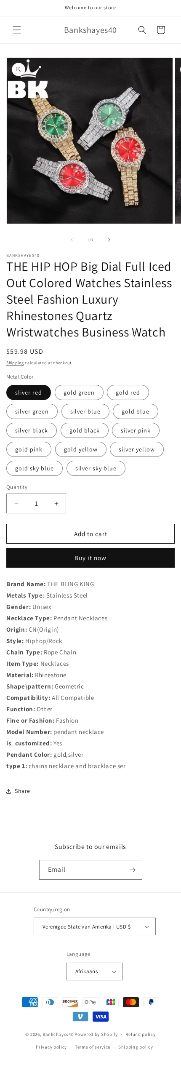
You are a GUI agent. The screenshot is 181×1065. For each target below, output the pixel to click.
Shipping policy (135, 1047)
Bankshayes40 (58, 1034)
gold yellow (81, 449)
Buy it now (90, 558)
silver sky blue (96, 468)
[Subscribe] (132, 870)
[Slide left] (72, 239)
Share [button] (22, 791)
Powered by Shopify (96, 1034)
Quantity (16, 487)
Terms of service (92, 1047)
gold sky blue (34, 468)
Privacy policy (51, 1047)
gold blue (135, 411)
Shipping (15, 363)
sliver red (28, 392)
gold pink (29, 449)
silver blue (85, 411)
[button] (17, 30)
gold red (128, 392)
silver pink (136, 430)
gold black (84, 430)
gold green (79, 392)
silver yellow (137, 449)
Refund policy (140, 1034)
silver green (32, 411)
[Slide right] (109, 239)
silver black (31, 430)
